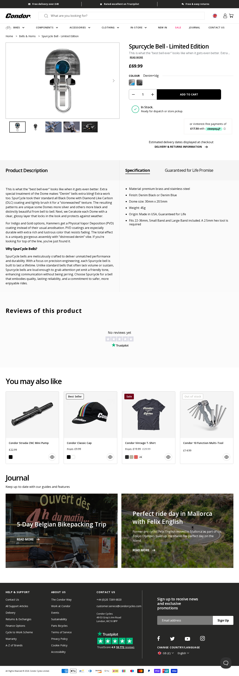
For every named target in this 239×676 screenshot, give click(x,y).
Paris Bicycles (59, 625)
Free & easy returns (197, 4)
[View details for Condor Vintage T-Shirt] (148, 427)
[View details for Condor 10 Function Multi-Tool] (206, 427)
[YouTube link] (188, 640)
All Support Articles (17, 606)
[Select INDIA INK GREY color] (127, 457)
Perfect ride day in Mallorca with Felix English (172, 517)
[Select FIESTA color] (136, 457)
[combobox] (125, 15)
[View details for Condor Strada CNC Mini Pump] (32, 427)
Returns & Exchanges (18, 619)
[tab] (62, 80)
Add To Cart (189, 94)
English (182, 653)
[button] (114, 81)
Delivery (10, 612)
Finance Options (15, 625)
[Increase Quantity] (152, 94)
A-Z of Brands (14, 645)
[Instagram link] (202, 640)
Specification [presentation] (137, 170)
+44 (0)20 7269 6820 (109, 599)
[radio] (132, 83)
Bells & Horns (27, 36)
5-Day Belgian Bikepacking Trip (61, 524)
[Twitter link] (173, 640)
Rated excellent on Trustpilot (121, 4)
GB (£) (167, 653)
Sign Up (223, 620)
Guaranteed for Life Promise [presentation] (189, 170)
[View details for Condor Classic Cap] (90, 427)
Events (55, 612)
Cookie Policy (59, 645)
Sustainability (59, 619)
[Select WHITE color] (73, 457)
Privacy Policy (59, 639)
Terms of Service (61, 632)
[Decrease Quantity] (133, 94)
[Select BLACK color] (11, 457)
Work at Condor (60, 606)
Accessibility (58, 652)
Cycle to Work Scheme (19, 632)
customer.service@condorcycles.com (119, 606)
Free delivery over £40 (45, 4)
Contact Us (12, 599)
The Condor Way (61, 599)
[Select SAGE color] (131, 457)
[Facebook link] (159, 640)
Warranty (11, 639)
